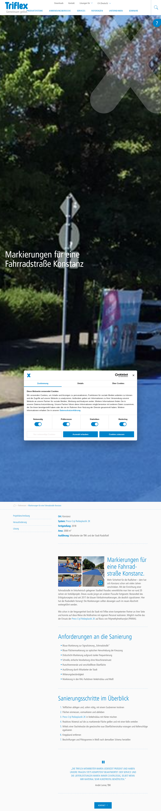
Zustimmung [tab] (42, 383)
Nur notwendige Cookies (44, 434)
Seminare (133, 10)
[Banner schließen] (133, 375)
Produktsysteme (35, 10)
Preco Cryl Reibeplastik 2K (78, 521)
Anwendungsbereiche (60, 10)
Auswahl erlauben (80, 434)
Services (81, 10)
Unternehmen (116, 10)
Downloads (58, 3)
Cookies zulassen (116, 434)
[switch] (66, 424)
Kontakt (71, 3)
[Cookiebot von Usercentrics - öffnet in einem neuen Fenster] (117, 375)
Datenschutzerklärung (70, 410)
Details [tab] (80, 383)
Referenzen (97, 10)
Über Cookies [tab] (118, 383)
